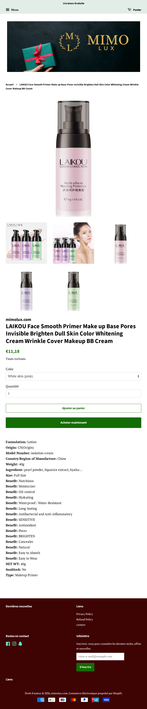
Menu (14, 10)
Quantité (12, 386)
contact (80, 625)
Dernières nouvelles (19, 606)
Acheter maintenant (73, 422)
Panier (137, 10)
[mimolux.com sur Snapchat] (20, 644)
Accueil (10, 84)
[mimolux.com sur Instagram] (14, 644)
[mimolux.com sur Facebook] (8, 644)
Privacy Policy (84, 614)
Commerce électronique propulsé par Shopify (95, 693)
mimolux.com (59, 693)
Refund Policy (84, 619)
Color (10, 369)
